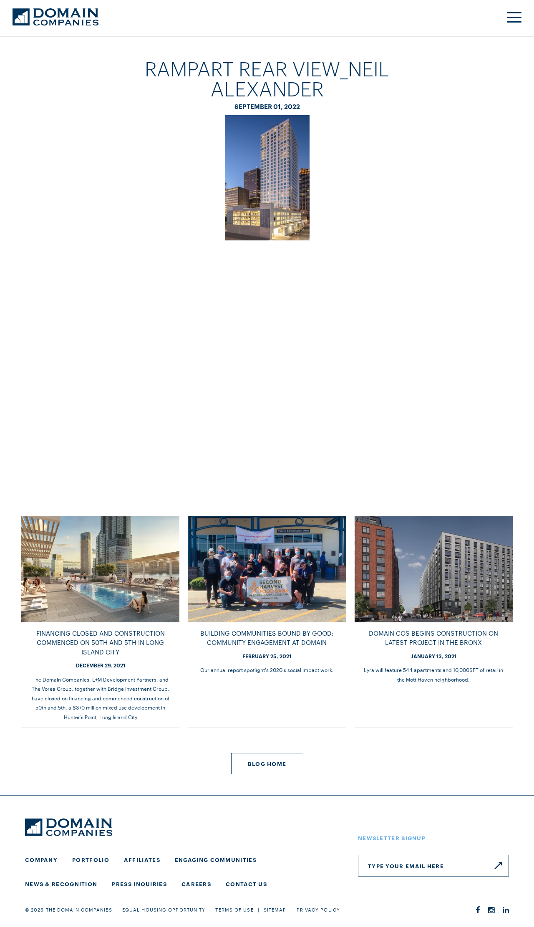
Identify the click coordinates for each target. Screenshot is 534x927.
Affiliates (142, 859)
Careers (196, 883)
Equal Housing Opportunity (164, 909)
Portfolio (90, 859)
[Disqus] (267, 355)
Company (41, 859)
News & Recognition (61, 883)
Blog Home (267, 763)
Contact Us (246, 883)
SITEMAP (275, 909)
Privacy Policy (318, 909)
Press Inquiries (139, 883)
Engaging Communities (216, 859)
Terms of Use (234, 909)
